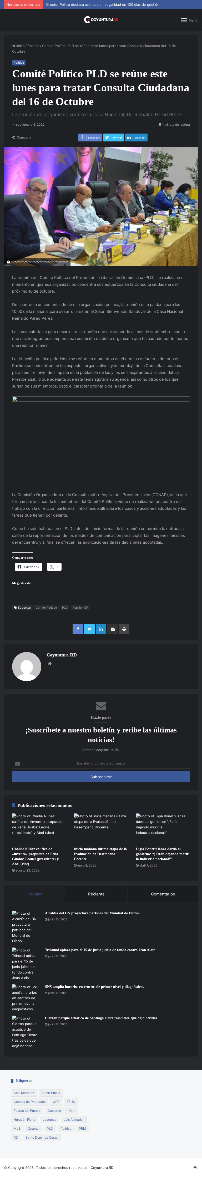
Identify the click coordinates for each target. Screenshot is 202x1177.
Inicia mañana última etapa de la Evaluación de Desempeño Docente (100, 854)
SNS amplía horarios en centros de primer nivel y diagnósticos (94, 987)
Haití (71, 1111)
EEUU (71, 1102)
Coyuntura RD (62, 655)
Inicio (20, 46)
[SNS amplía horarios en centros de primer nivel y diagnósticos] (26, 998)
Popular (34, 893)
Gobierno (54, 1111)
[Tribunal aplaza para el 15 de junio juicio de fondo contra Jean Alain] (26, 964)
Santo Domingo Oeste (42, 1137)
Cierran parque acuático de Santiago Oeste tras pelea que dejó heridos (101, 1018)
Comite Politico (46, 607)
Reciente (96, 893)
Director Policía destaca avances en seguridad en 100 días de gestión (102, 4)
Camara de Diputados (30, 1102)
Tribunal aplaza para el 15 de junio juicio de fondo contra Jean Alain (100, 950)
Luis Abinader (74, 1120)
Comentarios (163, 893)
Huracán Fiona (24, 1120)
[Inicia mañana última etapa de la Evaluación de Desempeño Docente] (101, 828)
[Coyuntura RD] (101, 20)
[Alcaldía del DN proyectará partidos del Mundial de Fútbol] (26, 927)
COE (56, 1102)
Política (33, 46)
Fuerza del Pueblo (27, 1111)
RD (16, 1137)
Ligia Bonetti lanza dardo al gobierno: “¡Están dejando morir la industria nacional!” (162, 854)
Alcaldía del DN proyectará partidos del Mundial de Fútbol (92, 913)
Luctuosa (49, 1120)
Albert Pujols (51, 1093)
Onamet (33, 1128)
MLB (17, 1128)
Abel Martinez (24, 1093)
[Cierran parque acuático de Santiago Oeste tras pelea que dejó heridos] (26, 1032)
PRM (82, 1128)
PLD (65, 607)
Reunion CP (80, 607)
